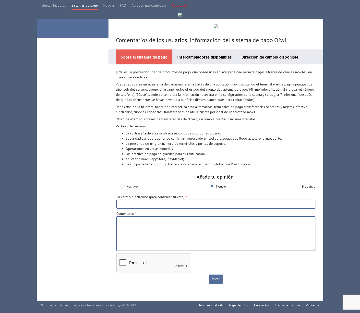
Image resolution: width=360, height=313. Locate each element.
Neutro (221, 186)
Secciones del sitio (211, 305)
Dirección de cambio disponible (269, 57)
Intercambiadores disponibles (204, 57)
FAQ (123, 5)
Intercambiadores (53, 5)
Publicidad (179, 5)
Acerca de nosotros (287, 305)
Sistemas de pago (85, 5)
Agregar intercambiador (149, 5)
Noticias (109, 5)
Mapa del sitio (238, 305)
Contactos (313, 305)
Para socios (261, 305)
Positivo (132, 186)
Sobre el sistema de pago (144, 57)
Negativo (308, 186)
